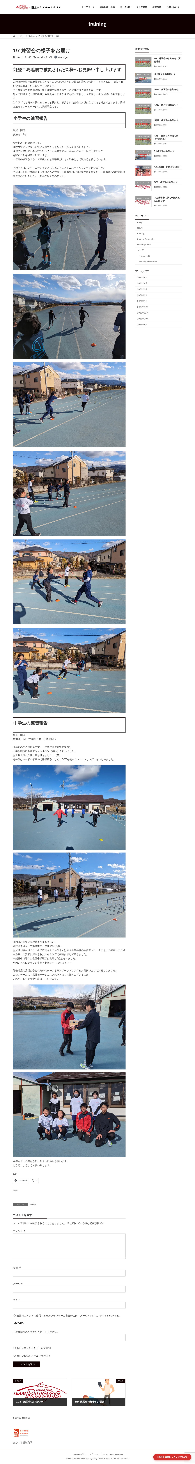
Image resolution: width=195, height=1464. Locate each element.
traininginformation (148, 261)
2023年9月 (142, 324)
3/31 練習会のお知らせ (165, 182)
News (140, 228)
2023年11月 (143, 313)
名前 (17, 1267)
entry (139, 222)
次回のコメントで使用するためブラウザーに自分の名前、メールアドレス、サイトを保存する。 (69, 1315)
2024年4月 (142, 283)
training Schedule (145, 239)
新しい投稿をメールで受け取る (34, 1356)
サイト (16, 1299)
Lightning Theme (96, 1459)
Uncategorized (144, 244)
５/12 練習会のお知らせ (166, 120)
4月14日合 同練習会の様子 (167, 166)
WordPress (80, 1459)
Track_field (144, 256)
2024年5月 (142, 277)
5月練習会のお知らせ (164, 151)
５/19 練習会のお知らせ (166, 105)
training (33, 1204)
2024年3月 (142, 289)
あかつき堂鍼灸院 (22, 1442)
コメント (19, 1231)
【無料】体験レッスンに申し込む (172, 1457)
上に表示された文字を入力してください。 (36, 1332)
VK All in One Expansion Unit (117, 1459)
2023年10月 (143, 318)
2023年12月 (143, 307)
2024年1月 (142, 301)
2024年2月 (142, 295)
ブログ (140, 250)
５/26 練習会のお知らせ (166, 89)
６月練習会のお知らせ (164, 74)
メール (18, 1283)
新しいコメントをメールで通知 (34, 1348)
